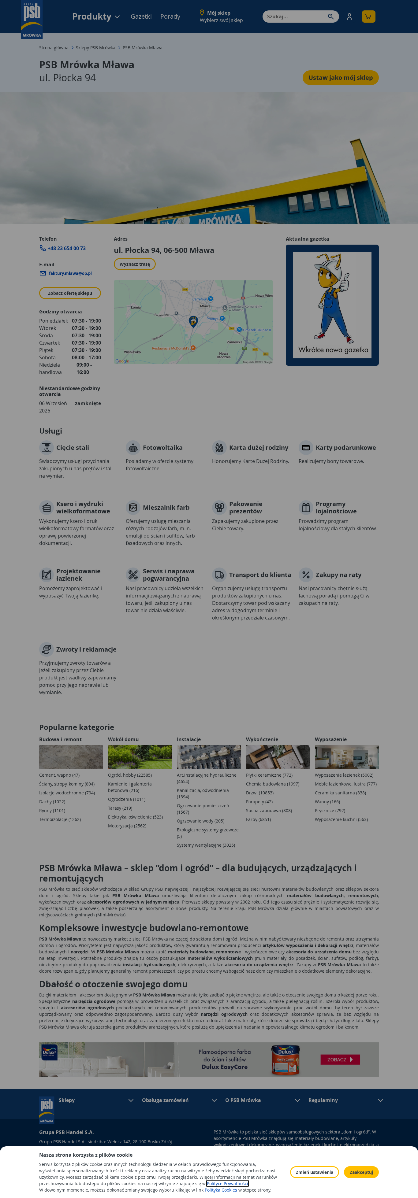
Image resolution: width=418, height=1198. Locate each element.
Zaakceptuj (361, 1172)
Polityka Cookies (221, 1190)
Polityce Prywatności (227, 1183)
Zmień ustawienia (314, 1172)
